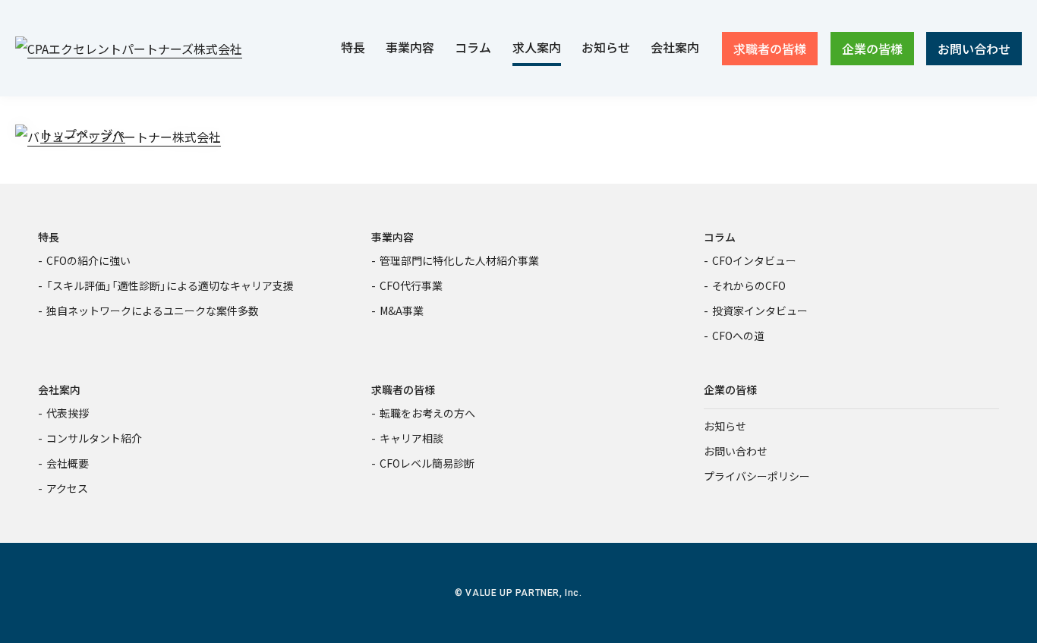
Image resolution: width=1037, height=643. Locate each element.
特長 (48, 236)
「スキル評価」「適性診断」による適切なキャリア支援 (170, 285)
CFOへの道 (738, 335)
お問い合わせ (736, 451)
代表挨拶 (67, 413)
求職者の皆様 (403, 389)
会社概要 (67, 463)
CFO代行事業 (411, 285)
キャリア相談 (411, 438)
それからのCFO (749, 285)
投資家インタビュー (760, 310)
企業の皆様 (730, 389)
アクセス (67, 488)
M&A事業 (402, 310)
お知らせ (725, 425)
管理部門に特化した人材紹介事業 (459, 260)
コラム (720, 236)
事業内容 (392, 236)
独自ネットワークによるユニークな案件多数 (152, 310)
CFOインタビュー (754, 260)
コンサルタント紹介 (94, 438)
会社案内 (59, 389)
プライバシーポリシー (757, 476)
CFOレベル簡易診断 (427, 463)
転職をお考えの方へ (427, 413)
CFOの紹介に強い (88, 260)
